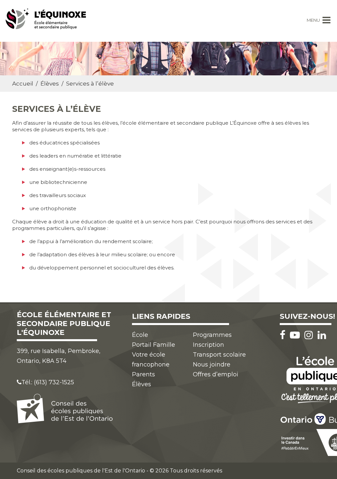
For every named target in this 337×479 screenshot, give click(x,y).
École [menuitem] (140, 335)
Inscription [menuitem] (208, 344)
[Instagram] (310, 335)
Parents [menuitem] (143, 374)
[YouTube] (296, 335)
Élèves (49, 83)
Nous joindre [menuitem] (211, 364)
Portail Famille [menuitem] (153, 344)
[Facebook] (284, 335)
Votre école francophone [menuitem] (150, 359)
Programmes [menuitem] (212, 335)
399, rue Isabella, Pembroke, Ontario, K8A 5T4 (58, 356)
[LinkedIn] (322, 335)
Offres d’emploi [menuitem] (215, 374)
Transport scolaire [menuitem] (219, 354)
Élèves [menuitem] (141, 384)
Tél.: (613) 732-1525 (47, 382)
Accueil (22, 83)
